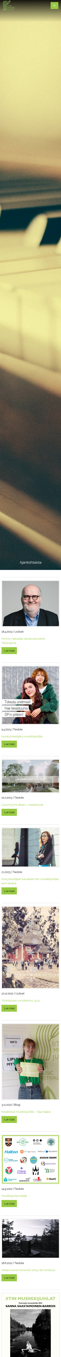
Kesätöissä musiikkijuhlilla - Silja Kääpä (26, 1111)
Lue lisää (9, 650)
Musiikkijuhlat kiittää (14, 1195)
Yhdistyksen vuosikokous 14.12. (20, 1000)
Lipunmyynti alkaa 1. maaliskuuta (22, 804)
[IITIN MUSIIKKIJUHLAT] (9, 5)
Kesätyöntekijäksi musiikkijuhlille (22, 736)
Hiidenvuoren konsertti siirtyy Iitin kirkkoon (28, 1270)
